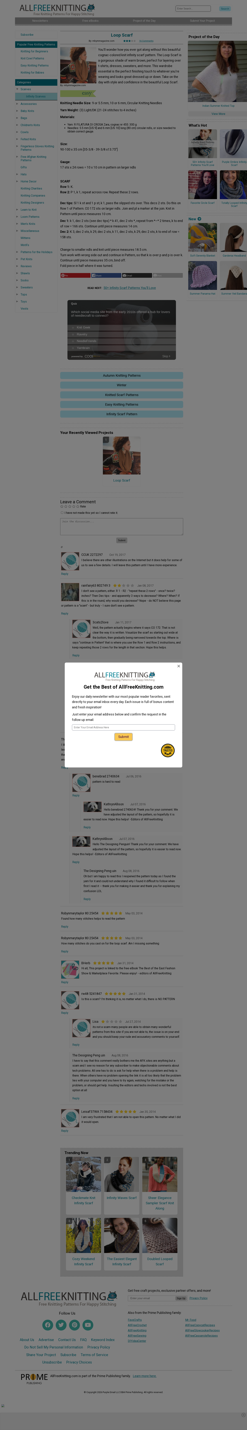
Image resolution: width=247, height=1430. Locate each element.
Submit (123, 737)
